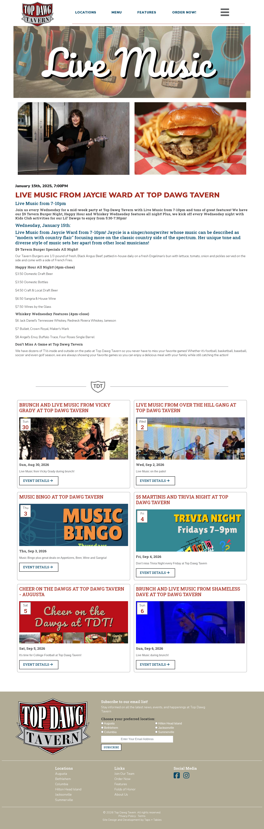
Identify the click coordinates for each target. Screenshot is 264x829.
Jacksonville (63, 794)
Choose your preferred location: (128, 719)
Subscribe (111, 747)
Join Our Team (124, 774)
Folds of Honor (125, 789)
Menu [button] (117, 12)
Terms (141, 816)
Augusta (61, 774)
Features (146, 12)
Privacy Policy (127, 816)
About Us (121, 794)
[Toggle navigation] (225, 12)
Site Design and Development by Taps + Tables (132, 820)
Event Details (36, 481)
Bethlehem (63, 779)
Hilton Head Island (68, 789)
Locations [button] (85, 12)
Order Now (122, 779)
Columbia (61, 784)
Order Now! (184, 12)
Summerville (64, 800)
